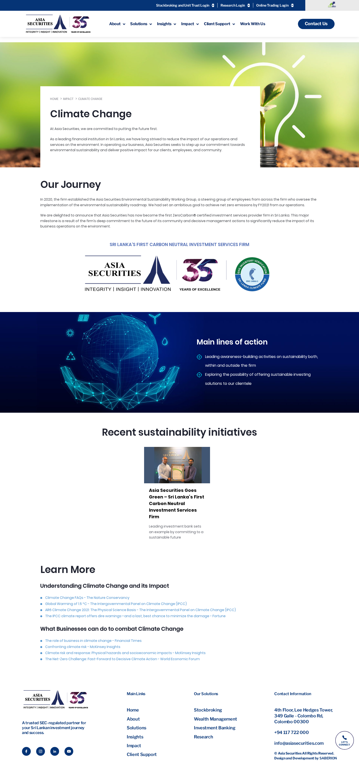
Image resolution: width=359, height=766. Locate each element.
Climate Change (90, 99)
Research (203, 736)
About (133, 719)
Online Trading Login (272, 5)
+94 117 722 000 (291, 732)
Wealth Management (215, 719)
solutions (138, 24)
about (114, 24)
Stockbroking (208, 709)
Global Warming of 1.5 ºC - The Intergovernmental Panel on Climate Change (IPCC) (116, 603)
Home (54, 99)
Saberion (328, 758)
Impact (68, 99)
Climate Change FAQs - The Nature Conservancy (87, 597)
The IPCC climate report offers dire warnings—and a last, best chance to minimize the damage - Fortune (135, 616)
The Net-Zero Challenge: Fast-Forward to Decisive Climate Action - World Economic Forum (122, 659)
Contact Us (316, 23)
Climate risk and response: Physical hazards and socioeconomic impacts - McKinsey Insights (125, 652)
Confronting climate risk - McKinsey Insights (82, 646)
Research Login (233, 5)
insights (164, 24)
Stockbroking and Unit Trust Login (182, 5)
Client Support (142, 754)
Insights (135, 736)
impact (187, 24)
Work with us (252, 24)
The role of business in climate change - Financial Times (93, 640)
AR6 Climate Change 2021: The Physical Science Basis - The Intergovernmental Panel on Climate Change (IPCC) (140, 609)
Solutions (136, 727)
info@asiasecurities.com (299, 743)
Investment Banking (214, 727)
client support (217, 24)
